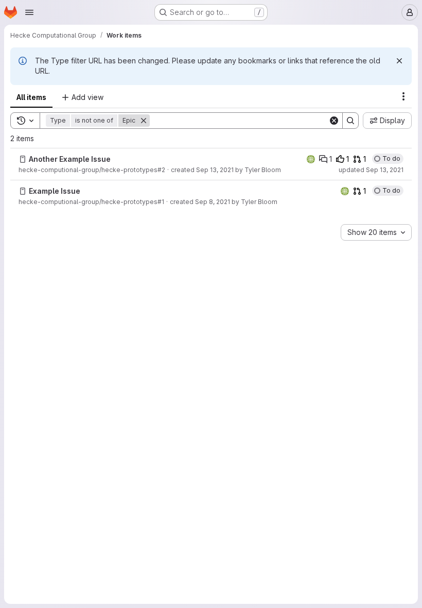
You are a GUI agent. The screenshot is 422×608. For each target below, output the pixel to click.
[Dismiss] (399, 61)
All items (31, 97)
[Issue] (23, 159)
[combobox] (376, 232)
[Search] (350, 120)
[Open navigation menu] (29, 12)
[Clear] (334, 120)
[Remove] (143, 120)
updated (371, 170)
